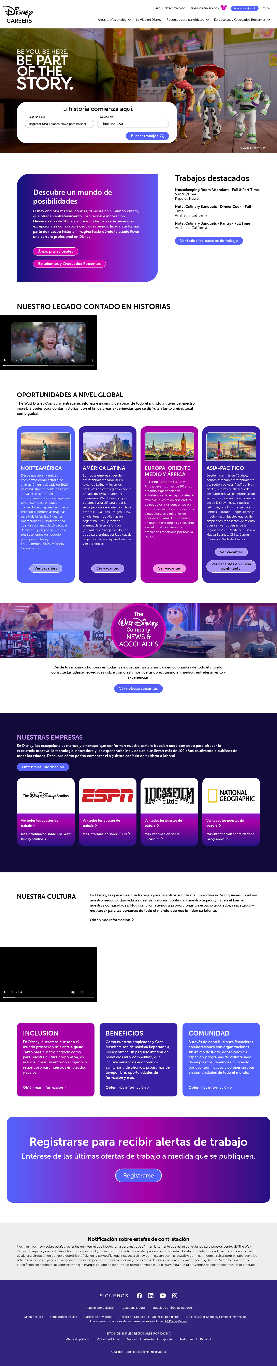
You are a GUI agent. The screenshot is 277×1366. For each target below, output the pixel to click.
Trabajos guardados (205, 8)
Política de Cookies (132, 1317)
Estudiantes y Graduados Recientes (69, 263)
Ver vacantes (48, 569)
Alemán (149, 1339)
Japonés (166, 1339)
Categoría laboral (133, 1307)
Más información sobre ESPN (105, 834)
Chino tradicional (108, 1339)
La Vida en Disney (148, 20)
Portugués (186, 1339)
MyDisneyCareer (176, 1321)
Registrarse (138, 1175)
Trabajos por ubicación (100, 1307)
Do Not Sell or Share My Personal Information (216, 1317)
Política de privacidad (98, 1317)
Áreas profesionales (55, 251)
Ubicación (106, 117)
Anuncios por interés (165, 1317)
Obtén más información (45, 768)
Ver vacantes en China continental (231, 566)
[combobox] (133, 124)
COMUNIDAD (209, 1033)
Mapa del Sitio (33, 1317)
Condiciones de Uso (63, 1317)
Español (205, 1339)
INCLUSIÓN (40, 1033)
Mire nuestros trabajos (171, 8)
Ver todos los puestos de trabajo (209, 240)
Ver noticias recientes (138, 688)
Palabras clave (37, 117)
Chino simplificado (78, 1339)
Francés (132, 1339)
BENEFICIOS (124, 1033)
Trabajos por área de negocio (172, 1307)
